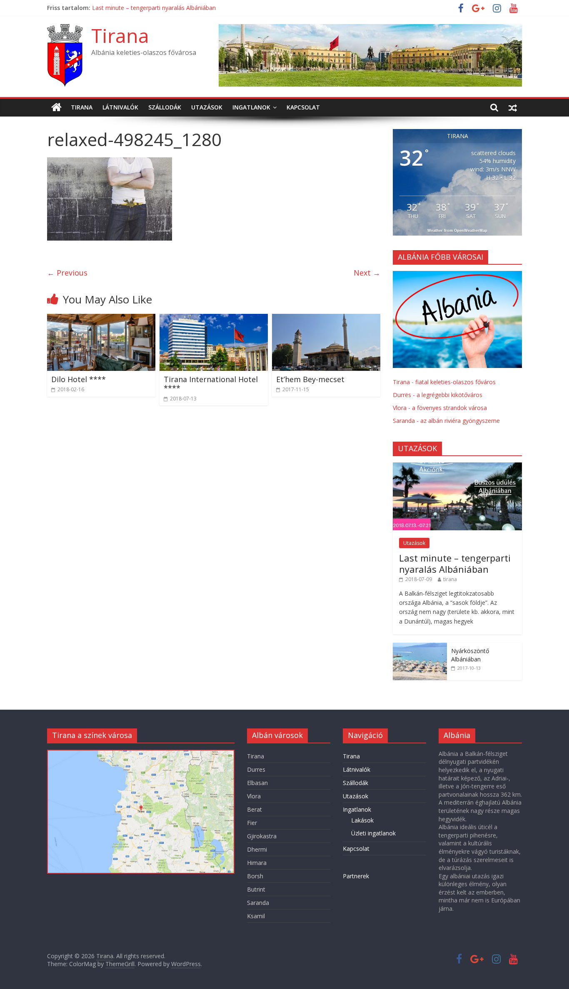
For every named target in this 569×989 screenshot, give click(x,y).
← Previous (67, 273)
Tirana (120, 35)
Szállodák (164, 107)
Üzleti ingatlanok (373, 833)
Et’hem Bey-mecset (310, 379)
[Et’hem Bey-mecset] (326, 318)
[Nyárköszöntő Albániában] (420, 647)
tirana (450, 579)
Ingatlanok (251, 107)
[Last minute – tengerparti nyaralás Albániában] (457, 467)
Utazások (206, 107)
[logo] (457, 275)
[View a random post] (513, 107)
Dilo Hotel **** (78, 379)
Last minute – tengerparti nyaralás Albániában (455, 563)
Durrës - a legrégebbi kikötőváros (437, 395)
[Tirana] (56, 107)
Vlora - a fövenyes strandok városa (440, 408)
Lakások (362, 820)
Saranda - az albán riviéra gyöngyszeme (446, 421)
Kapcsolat (303, 107)
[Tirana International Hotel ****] (214, 318)
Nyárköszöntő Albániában (470, 655)
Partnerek (356, 876)
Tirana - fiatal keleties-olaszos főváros (444, 382)
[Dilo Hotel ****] (101, 318)
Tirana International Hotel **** (134, 8)
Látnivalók (120, 107)
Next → (367, 273)
